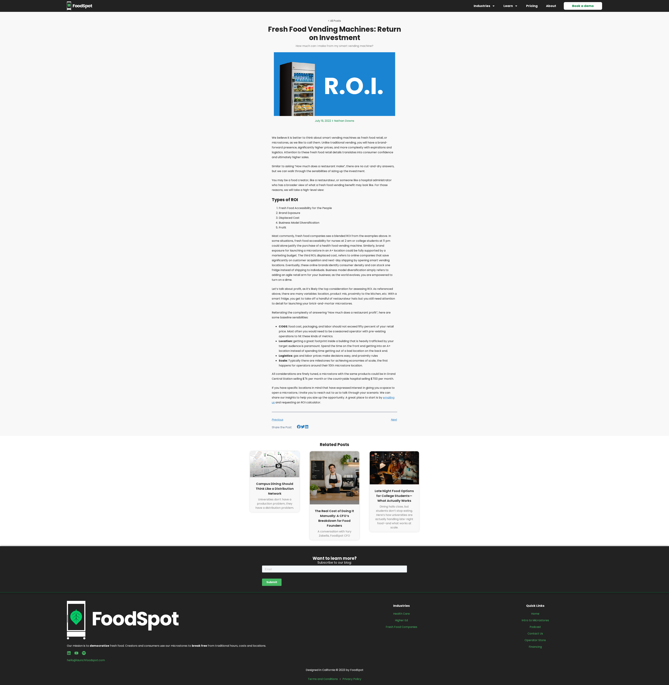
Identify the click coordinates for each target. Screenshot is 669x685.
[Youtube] (76, 653)
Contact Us (535, 634)
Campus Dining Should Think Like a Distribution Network (275, 489)
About (551, 6)
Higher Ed (401, 620)
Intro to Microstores (535, 620)
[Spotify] (84, 653)
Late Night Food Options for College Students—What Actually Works (394, 496)
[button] (299, 427)
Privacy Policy (352, 679)
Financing (535, 647)
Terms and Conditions (323, 679)
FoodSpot (82, 6)
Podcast (535, 627)
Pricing (532, 6)
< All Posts (334, 21)
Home (535, 614)
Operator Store (535, 640)
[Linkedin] (69, 653)
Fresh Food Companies (401, 627)
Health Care (401, 614)
